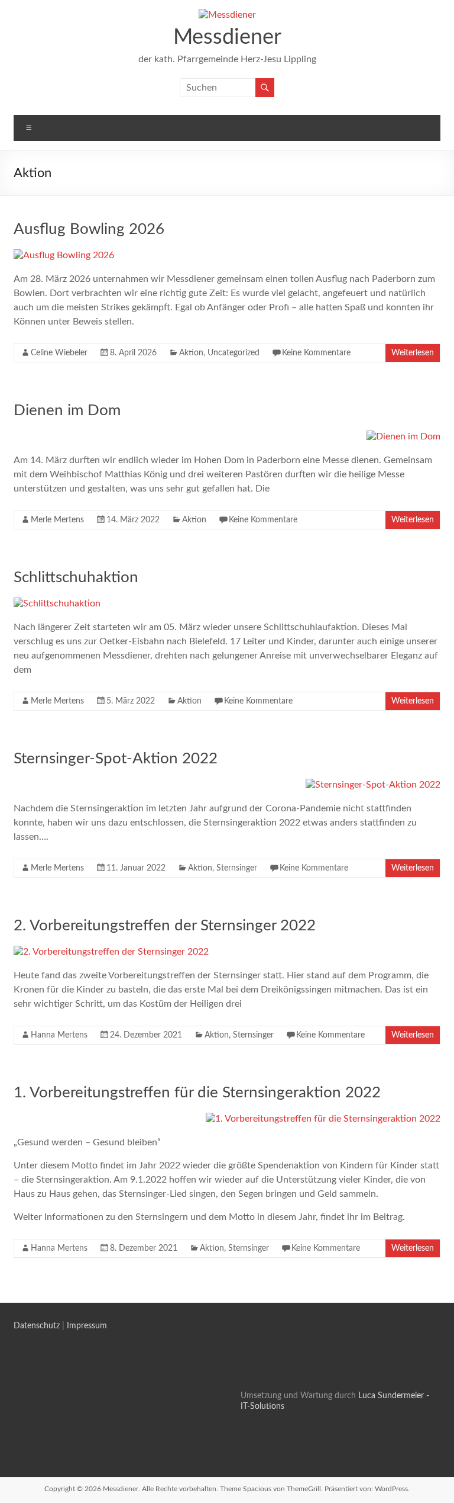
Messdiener (227, 37)
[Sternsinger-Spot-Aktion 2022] (373, 784)
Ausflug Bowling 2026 (89, 229)
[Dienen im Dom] (403, 436)
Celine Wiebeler (59, 353)
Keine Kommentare (316, 353)
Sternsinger (236, 868)
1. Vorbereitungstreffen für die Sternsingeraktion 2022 (197, 1092)
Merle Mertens (57, 520)
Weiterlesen (412, 353)
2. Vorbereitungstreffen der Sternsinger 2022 (165, 925)
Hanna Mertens (59, 1035)
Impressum (87, 1326)
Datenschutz (37, 1326)
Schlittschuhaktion (76, 577)
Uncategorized (233, 353)
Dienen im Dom (67, 410)
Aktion (191, 353)
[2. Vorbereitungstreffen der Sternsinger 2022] (111, 951)
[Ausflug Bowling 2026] (64, 255)
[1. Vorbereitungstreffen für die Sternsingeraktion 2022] (323, 1118)
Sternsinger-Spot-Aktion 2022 (116, 758)
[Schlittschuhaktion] (57, 603)
